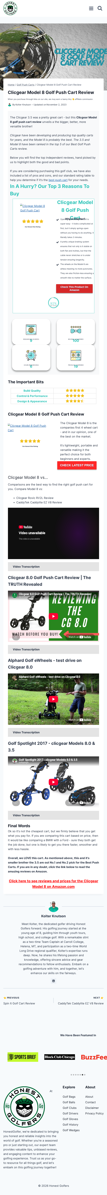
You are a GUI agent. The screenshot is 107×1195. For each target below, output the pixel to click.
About (89, 1096)
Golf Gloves (70, 1119)
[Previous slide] (10, 1057)
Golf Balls (69, 1102)
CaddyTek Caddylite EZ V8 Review (81, 1000)
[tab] (71, 1074)
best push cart (58, 180)
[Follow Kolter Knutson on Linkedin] (53, 981)
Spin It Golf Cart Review (19, 1000)
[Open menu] (91, 8)
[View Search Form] (100, 8)
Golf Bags (69, 1096)
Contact (90, 1102)
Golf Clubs (69, 1108)
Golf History (70, 1124)
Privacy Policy (94, 1113)
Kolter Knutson (53, 916)
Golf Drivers (70, 1113)
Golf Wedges (71, 1130)
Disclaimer (92, 1108)
